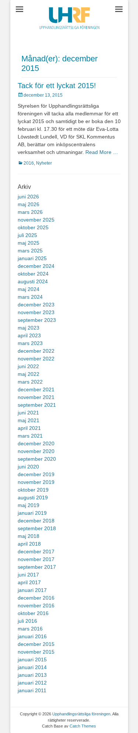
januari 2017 (32, 590)
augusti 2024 (33, 281)
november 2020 (36, 451)
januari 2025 (32, 258)
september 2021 (37, 405)
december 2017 (36, 551)
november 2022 (36, 359)
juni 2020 (28, 467)
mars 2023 (30, 343)
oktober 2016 (33, 613)
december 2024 (36, 266)
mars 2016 (30, 629)
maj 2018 (28, 536)
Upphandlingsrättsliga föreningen (81, 714)
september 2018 (37, 528)
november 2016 (36, 605)
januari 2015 (32, 659)
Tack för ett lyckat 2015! (57, 86)
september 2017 (37, 567)
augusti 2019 (33, 497)
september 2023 (37, 320)
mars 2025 (30, 251)
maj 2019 (28, 505)
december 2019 (36, 474)
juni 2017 (28, 575)
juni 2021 (28, 413)
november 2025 (36, 220)
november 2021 (36, 397)
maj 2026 (28, 204)
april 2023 (29, 335)
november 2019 (36, 482)
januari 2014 (32, 667)
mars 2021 (30, 436)
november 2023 (36, 312)
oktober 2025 (33, 227)
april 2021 (29, 428)
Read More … (101, 152)
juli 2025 (27, 235)
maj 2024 (28, 289)
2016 (29, 163)
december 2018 (36, 521)
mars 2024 (30, 297)
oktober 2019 (33, 490)
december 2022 (36, 351)
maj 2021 (28, 420)
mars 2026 (30, 212)
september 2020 (37, 459)
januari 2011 (32, 690)
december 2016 (36, 598)
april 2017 (29, 582)
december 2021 (36, 389)
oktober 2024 (33, 274)
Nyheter (44, 163)
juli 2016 (27, 621)
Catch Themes (83, 726)
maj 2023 (28, 328)
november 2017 (36, 559)
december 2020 (36, 443)
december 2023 (36, 305)
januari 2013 (32, 675)
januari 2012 (32, 683)
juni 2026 (28, 197)
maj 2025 (28, 243)
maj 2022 (28, 374)
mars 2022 (30, 382)
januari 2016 (32, 636)
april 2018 (29, 544)
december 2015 (36, 644)
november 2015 (36, 652)
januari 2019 (32, 513)
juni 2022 (28, 366)
